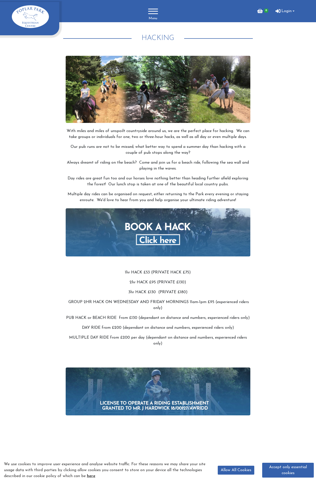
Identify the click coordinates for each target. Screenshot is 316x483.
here (91, 476)
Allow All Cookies (236, 470)
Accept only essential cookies (288, 470)
